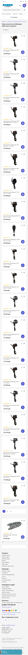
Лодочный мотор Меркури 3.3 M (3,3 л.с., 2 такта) (11, 287)
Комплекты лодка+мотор (8, 566)
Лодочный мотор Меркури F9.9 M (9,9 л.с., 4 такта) (11, 193)
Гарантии (4, 581)
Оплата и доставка (6, 13)
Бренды (21, 13)
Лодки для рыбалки (6, 588)
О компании (5, 572)
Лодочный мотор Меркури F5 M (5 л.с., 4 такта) (11, 74)
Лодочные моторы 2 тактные (9, 594)
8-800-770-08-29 (20, 5)
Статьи (3, 576)
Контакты (4, 578)
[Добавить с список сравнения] (22, 36)
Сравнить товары (6, 571)
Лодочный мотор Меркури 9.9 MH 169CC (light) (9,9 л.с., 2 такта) (11, 122)
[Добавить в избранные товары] (24, 36)
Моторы (4, 560)
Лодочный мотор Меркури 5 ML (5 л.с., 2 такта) (11, 382)
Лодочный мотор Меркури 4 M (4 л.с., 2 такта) (11, 358)
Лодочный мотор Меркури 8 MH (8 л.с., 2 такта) (11, 429)
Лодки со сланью (6, 592)
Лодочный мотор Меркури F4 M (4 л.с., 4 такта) (11, 406)
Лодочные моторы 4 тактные (9, 595)
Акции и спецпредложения (8, 574)
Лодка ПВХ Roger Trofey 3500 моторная (10, 535)
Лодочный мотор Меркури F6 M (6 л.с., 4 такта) (11, 98)
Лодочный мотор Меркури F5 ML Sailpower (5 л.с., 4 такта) (11, 453)
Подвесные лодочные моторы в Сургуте (16, 21)
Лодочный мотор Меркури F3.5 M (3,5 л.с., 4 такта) (11, 335)
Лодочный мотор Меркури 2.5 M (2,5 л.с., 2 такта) (11, 264)
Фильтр (6, 29)
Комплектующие (6, 558)
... (25, 13)
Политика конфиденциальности (9, 641)
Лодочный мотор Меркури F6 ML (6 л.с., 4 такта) (11, 477)
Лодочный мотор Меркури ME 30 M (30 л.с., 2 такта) (11, 216)
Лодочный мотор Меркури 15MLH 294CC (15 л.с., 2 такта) (11, 500)
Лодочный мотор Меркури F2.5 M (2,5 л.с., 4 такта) (11, 311)
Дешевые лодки (5, 597)
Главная (4, 21)
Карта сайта (5, 564)
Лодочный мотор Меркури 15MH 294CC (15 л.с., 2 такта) (11, 169)
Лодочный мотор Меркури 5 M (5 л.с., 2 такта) (11, 51)
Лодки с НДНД (5, 562)
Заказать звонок (6, 607)
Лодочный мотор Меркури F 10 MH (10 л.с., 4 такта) (11, 240)
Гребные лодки (5, 557)
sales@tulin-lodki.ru (10, 625)
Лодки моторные (6, 555)
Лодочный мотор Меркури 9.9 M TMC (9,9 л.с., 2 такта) (11, 145)
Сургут (3, 1)
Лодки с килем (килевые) (8, 590)
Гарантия (15, 13)
